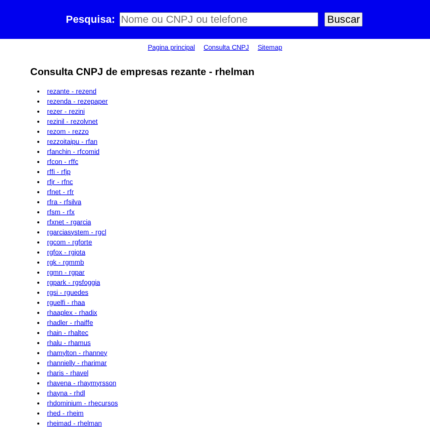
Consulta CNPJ (226, 47)
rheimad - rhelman (74, 423)
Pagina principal (171, 47)
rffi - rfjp (59, 171)
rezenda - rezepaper (77, 101)
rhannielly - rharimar (77, 363)
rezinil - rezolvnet (72, 121)
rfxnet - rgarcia (69, 222)
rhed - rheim (65, 413)
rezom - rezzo (68, 131)
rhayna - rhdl (66, 393)
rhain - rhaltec (67, 332)
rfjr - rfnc (60, 181)
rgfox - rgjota (66, 252)
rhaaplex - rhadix (72, 312)
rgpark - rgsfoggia (73, 282)
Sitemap (270, 47)
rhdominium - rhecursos (82, 403)
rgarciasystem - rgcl (76, 232)
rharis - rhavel (67, 373)
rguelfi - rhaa (66, 302)
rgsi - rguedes (67, 292)
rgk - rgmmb (65, 262)
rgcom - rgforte (69, 242)
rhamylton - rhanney (77, 352)
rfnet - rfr (60, 192)
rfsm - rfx (61, 212)
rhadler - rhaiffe (70, 322)
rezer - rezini (66, 111)
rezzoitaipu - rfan (72, 141)
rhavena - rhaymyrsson (81, 383)
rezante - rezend (71, 91)
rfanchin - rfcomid (73, 151)
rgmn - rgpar (66, 272)
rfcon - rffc (62, 161)
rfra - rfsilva (64, 202)
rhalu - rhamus (69, 342)
